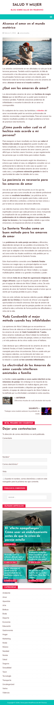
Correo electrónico (10, 464)
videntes (40, 110)
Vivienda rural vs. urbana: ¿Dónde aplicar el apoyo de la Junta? (14, 557)
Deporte (6, 618)
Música (5, 647)
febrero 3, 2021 (10, 33)
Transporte (7, 680)
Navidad (6, 651)
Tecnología (7, 676)
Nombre (6, 457)
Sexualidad (7, 668)
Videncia (6, 693)
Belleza (5, 609)
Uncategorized (8, 684)
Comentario (7, 438)
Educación (7, 626)
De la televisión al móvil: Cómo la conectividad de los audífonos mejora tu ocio (13, 573)
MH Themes (42, 703)
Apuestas (6, 601)
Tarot (5, 672)
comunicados (24, 33)
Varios (5, 688)
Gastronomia (8, 630)
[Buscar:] (27, 497)
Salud (5, 659)
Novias (5, 655)
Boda (5, 614)
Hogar (5, 634)
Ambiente (6, 593)
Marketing (7, 639)
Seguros (6, 663)
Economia (6, 622)
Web (4, 471)
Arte (4, 605)
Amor (5, 597)
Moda (5, 643)
